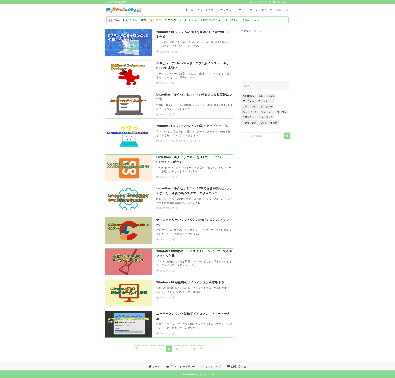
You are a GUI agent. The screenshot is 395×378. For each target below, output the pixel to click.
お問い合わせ (282, 1)
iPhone (270, 95)
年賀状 (273, 122)
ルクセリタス (249, 122)
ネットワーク (249, 111)
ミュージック (266, 117)
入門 (263, 122)
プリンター (248, 117)
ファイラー (267, 111)
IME (261, 95)
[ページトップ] (388, 359)
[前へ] (137, 348)
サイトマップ (259, 1)
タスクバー (267, 106)
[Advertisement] (265, 53)
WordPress (248, 101)
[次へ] (201, 348)
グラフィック (249, 106)
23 (193, 348)
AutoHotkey (248, 95)
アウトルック (265, 101)
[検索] (287, 136)
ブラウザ (282, 111)
